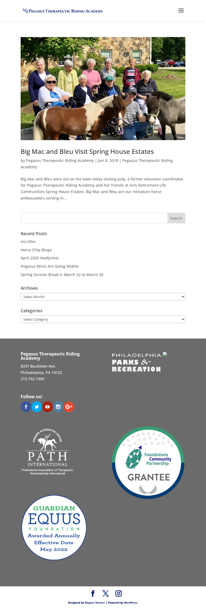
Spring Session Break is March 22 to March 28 (62, 274)
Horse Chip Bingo (36, 249)
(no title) (28, 241)
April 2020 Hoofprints (40, 257)
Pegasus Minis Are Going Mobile (50, 266)
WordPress (131, 602)
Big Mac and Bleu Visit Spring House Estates (87, 151)
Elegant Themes (95, 602)
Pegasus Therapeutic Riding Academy (60, 160)
